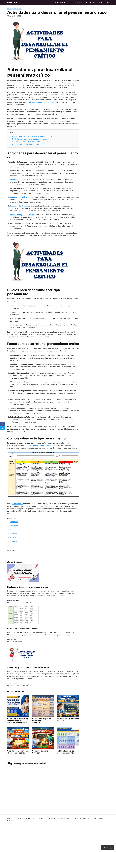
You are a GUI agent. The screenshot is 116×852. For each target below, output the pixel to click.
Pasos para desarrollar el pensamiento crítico (30, 142)
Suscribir (106, 847)
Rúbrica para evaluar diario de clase (23, 628)
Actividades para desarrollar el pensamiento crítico (32, 136)
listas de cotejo (46, 445)
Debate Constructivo (18, 197)
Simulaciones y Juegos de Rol (22, 215)
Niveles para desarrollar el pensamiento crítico (27, 587)
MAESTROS (12, 2)
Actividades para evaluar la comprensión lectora (28, 667)
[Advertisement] (94, 45)
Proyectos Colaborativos (20, 206)
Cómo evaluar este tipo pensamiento (27, 144)
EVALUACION (64, 2)
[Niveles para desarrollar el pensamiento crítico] (23, 573)
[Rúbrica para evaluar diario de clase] (23, 615)
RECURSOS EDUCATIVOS (93, 2)
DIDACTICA (78, 2)
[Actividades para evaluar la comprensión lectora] (23, 653)
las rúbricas (34, 445)
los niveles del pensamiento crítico (40, 102)
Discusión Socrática (18, 179)
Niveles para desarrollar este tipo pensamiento (31, 139)
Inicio (56, 2)
